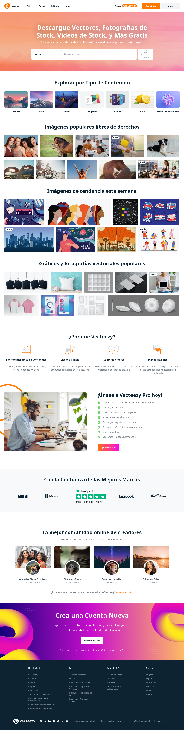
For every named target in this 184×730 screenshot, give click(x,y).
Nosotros (111, 682)
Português (151, 682)
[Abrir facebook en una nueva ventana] (41, 721)
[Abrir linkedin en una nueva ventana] (49, 721)
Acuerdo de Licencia (78, 674)
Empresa (32, 686)
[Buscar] (132, 54)
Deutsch (150, 686)
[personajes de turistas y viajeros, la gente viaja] (158, 239)
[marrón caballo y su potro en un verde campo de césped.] (56, 146)
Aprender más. (124, 592)
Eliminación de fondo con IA (41, 704)
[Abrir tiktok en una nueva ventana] (58, 721)
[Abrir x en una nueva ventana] (62, 721)
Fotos (29, 6)
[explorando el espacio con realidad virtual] (75, 239)
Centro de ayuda (114, 674)
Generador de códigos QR (40, 708)
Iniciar (170, 6)
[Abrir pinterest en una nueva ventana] (54, 721)
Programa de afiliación (79, 682)
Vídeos (42, 6)
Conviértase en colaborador (114, 687)
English (149, 674)
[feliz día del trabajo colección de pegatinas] (159, 212)
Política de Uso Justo (160, 721)
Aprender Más (108, 447)
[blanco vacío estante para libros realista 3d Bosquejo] (98, 282)
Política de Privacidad (141, 721)
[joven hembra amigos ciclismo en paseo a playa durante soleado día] (50, 169)
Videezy (31, 682)
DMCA (72, 678)
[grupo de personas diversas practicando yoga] (158, 169)
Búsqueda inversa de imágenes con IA (38, 699)
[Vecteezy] (7, 6)
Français (150, 690)
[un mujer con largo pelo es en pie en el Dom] (82, 169)
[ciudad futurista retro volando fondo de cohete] (116, 239)
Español (149, 678)
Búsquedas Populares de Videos (80, 700)
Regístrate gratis (92, 640)
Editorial (55, 6)
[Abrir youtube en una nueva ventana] (67, 721)
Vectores (16, 6)
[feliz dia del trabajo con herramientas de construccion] (24, 212)
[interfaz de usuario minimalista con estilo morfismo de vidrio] (57, 305)
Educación (33, 690)
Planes (118, 6)
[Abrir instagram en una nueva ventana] (45, 721)
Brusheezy (33, 674)
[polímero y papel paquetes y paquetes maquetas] (91, 305)
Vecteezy (32, 678)
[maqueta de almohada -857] (66, 282)
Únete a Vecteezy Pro (114, 650)
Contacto (111, 678)
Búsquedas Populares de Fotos (80, 694)
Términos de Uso (123, 721)
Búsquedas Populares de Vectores (80, 687)
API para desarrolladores (39, 694)
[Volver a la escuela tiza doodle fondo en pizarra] (125, 212)
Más (68, 6)
